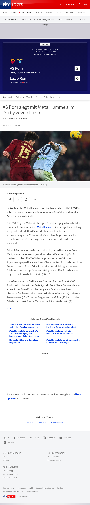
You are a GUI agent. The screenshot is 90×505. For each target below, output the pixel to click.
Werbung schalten (54, 460)
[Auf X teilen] (18, 199)
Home (5, 12)
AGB (31, 488)
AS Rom (30, 423)
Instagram (51, 438)
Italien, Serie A (10, 19)
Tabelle (68, 19)
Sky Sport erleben (67, 4)
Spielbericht (8, 97)
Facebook (21, 438)
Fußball (30, 12)
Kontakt (60, 488)
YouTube (67, 438)
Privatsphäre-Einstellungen (13, 492)
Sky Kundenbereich (10, 478)
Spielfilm (20, 97)
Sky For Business (53, 457)
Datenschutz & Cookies (45, 488)
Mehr (80, 12)
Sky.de (5, 457)
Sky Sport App (8, 471)
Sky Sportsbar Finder (11, 474)
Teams (59, 19)
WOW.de (6, 460)
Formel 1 (39, 12)
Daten (38, 97)
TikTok (36, 438)
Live (58, 97)
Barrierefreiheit (32, 492)
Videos (13, 12)
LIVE (22, 12)
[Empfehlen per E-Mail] (34, 199)
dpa (9, 308)
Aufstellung (49, 97)
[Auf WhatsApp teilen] (26, 199)
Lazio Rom (42, 423)
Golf (66, 12)
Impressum (22, 488)
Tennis (59, 12)
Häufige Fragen (8, 488)
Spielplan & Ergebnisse (44, 19)
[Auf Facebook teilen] (10, 199)
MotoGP (49, 12)
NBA (72, 12)
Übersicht (26, 19)
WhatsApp (12, 442)
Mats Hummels (45, 227)
